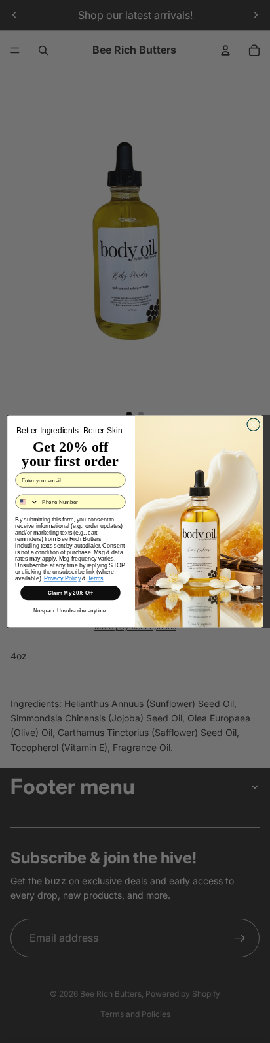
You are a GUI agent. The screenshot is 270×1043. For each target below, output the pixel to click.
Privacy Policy (62, 578)
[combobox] (27, 501)
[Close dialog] (253, 424)
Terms (96, 578)
